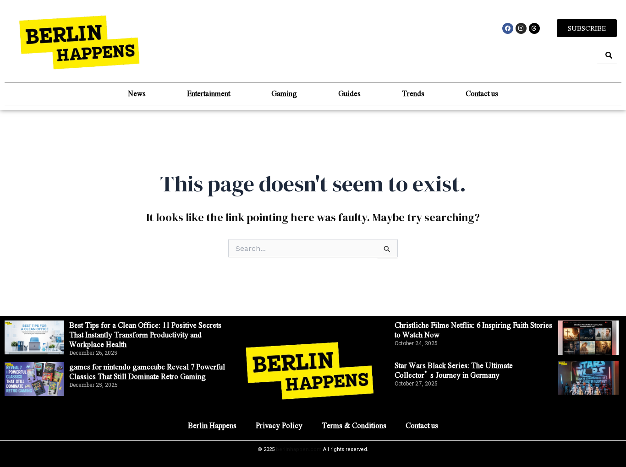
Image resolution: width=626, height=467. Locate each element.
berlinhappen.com (299, 449)
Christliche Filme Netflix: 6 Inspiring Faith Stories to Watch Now (473, 329)
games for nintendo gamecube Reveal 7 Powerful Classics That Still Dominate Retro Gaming (147, 371)
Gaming (284, 93)
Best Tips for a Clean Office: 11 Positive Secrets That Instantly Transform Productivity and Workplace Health (145, 334)
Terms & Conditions (354, 425)
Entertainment (208, 93)
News (137, 93)
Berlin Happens (212, 425)
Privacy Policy (279, 425)
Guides (349, 93)
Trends (413, 93)
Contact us (482, 93)
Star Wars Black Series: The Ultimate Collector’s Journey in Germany (454, 370)
